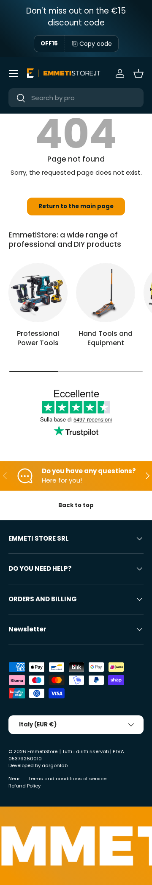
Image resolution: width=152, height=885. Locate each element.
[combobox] (76, 97)
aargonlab (55, 765)
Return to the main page (76, 206)
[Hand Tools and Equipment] (105, 292)
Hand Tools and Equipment (106, 338)
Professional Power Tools (38, 338)
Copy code (95, 43)
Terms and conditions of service (67, 778)
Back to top (76, 505)
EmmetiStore (42, 751)
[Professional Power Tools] (38, 292)
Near (14, 778)
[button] (138, 73)
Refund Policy (24, 785)
